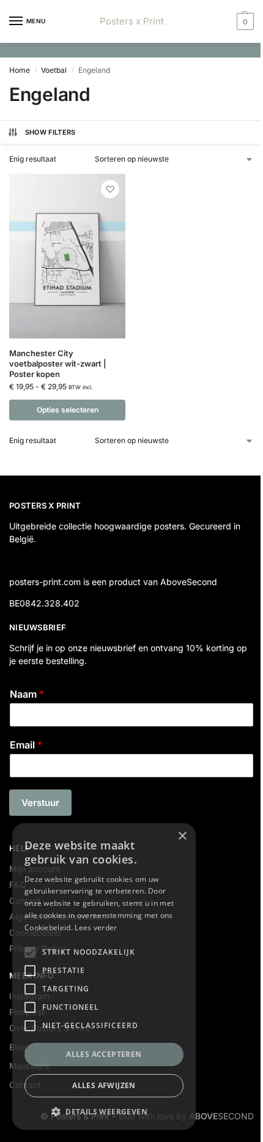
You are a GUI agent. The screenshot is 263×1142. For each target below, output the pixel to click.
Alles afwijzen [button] (104, 1085)
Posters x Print (132, 21)
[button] (244, 21)
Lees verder (96, 927)
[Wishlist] (110, 189)
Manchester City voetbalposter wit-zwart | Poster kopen (57, 363)
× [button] (182, 836)
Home (19, 70)
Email (26, 745)
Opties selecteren (67, 409)
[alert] (104, 976)
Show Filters (50, 132)
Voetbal (54, 70)
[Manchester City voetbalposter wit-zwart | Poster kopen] (67, 256)
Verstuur (40, 802)
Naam (27, 694)
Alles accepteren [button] (103, 1054)
